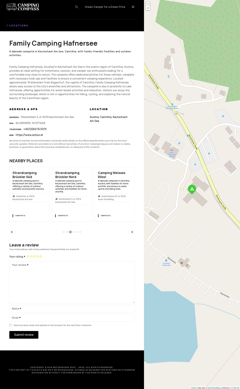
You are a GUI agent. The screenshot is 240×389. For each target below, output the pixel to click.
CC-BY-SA (235, 387)
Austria (94, 117)
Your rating (16, 256)
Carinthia (106, 117)
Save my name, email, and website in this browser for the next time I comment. (53, 325)
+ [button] (148, 3)
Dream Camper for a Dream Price (105, 6)
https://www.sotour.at (29, 135)
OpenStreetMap (213, 387)
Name (14, 309)
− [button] (148, 8)
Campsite (20, 215)
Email (14, 318)
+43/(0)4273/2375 (35, 129)
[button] (77, 6)
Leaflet (193, 387)
